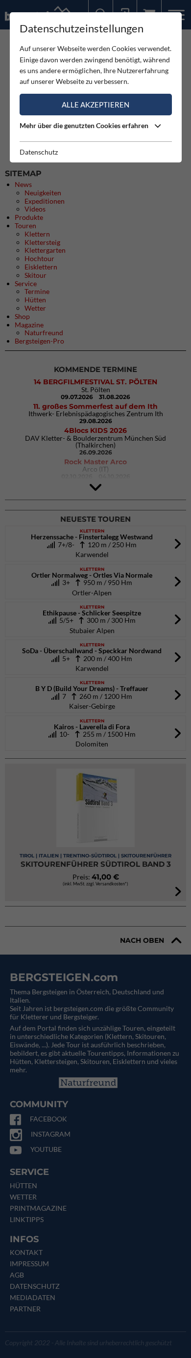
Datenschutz (39, 152)
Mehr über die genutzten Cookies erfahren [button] (85, 125)
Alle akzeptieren (95, 104)
